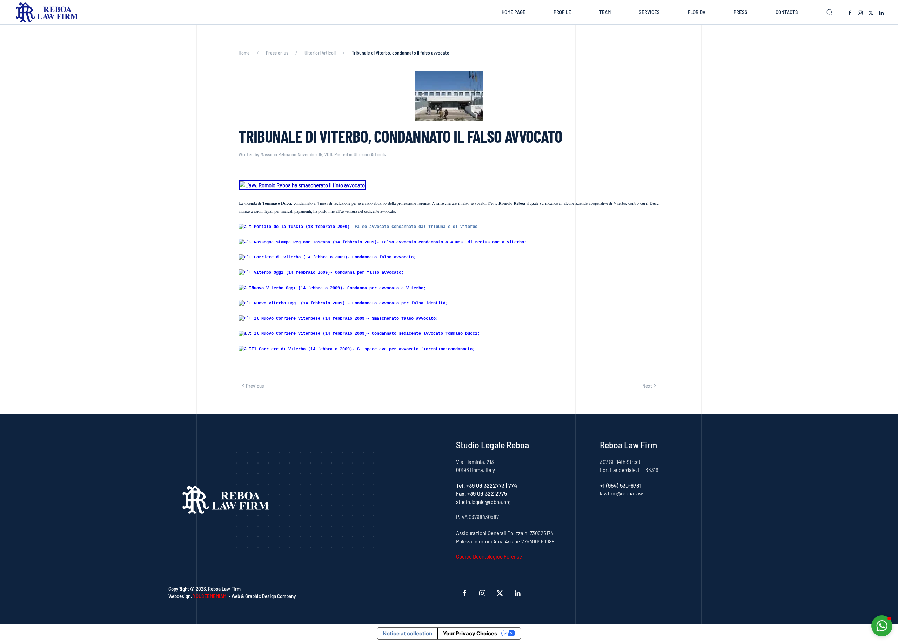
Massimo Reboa (275, 154)
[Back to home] (48, 12)
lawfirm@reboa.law (621, 493)
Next (647, 386)
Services (649, 12)
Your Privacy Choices (470, 633)
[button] (829, 12)
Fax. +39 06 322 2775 (481, 493)
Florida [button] (696, 12)
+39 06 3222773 (485, 485)
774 (512, 485)
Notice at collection (407, 633)
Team (605, 12)
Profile (562, 12)
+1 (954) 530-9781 (621, 485)
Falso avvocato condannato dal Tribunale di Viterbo (416, 226)
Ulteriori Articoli (369, 154)
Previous (255, 386)
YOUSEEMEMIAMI (210, 596)
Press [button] (740, 12)
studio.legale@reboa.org (483, 502)
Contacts (787, 12)
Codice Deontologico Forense (489, 556)
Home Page (513, 12)
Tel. (461, 485)
